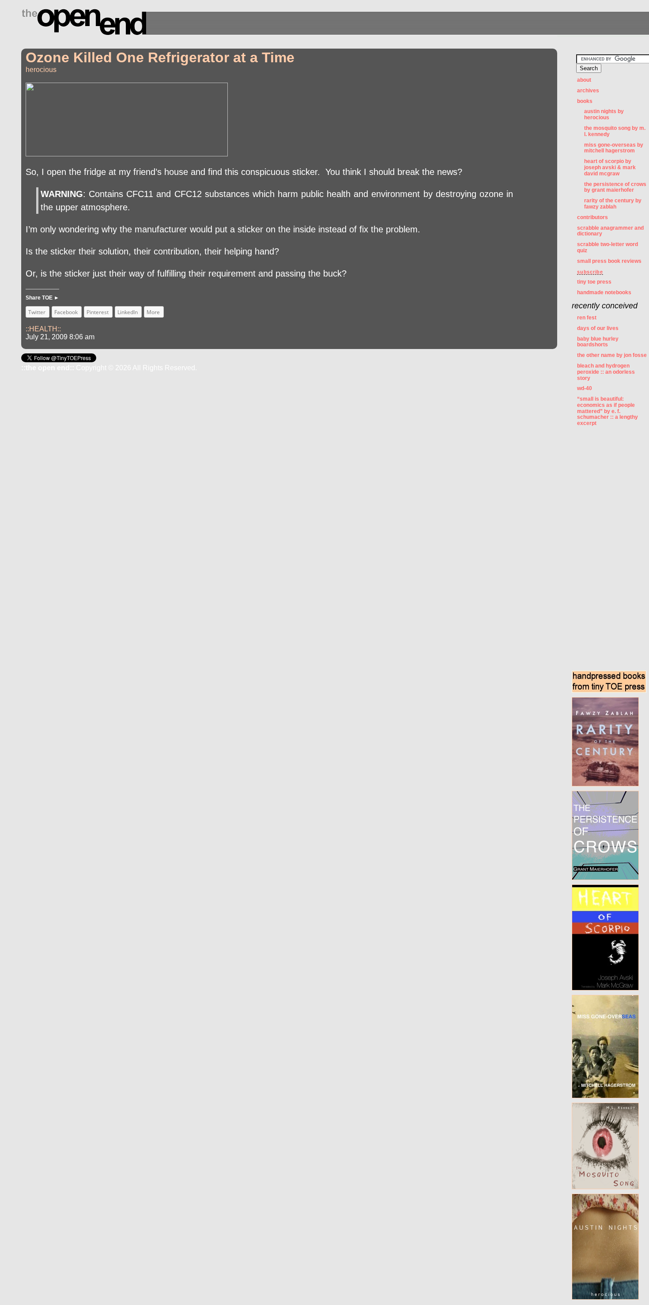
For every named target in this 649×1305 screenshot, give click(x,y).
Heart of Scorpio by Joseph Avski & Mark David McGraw (610, 167)
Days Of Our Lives (598, 328)
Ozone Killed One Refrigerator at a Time (160, 57)
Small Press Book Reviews (609, 261)
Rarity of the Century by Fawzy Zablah (612, 203)
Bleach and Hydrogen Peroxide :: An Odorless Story (606, 372)
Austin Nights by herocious (604, 114)
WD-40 (584, 388)
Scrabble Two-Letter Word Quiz (607, 247)
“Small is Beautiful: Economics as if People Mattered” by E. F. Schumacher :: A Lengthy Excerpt (607, 411)
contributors (592, 217)
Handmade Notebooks (604, 292)
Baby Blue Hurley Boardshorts (598, 342)
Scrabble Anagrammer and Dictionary (610, 231)
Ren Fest (586, 318)
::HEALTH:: (43, 329)
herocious (41, 69)
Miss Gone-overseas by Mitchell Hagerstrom (613, 148)
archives (588, 90)
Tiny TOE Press (594, 282)
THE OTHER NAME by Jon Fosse (612, 355)
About (584, 80)
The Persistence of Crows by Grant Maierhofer (615, 187)
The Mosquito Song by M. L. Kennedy (614, 131)
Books (584, 101)
